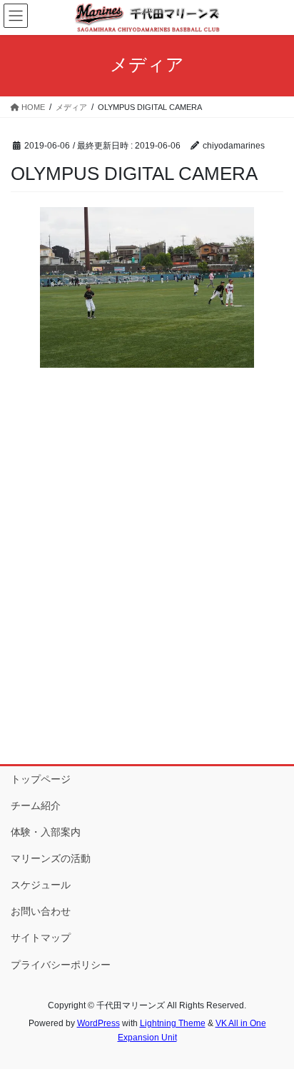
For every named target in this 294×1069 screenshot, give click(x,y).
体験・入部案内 (46, 832)
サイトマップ (41, 937)
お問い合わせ (41, 911)
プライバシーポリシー (61, 964)
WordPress (98, 1023)
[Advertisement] (147, 597)
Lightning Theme (173, 1023)
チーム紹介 (36, 805)
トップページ (41, 779)
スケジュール (41, 884)
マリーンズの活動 (51, 858)
